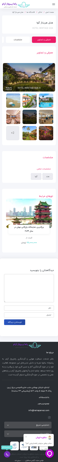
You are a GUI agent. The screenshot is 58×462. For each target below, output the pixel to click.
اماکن (40, 12)
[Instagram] (48, 417)
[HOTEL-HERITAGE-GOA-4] (30, 117)
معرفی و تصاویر (44, 39)
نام (50, 308)
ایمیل (48, 315)
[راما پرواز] (16, 4)
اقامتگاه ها (30, 12)
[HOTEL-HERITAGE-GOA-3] (46, 117)
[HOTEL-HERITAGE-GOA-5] (13, 117)
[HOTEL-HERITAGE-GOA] (46, 101)
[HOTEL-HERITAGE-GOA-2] (13, 101)
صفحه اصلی (49, 12)
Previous (51, 77)
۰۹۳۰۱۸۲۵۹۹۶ (43, 404)
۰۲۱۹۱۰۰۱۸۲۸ (44, 397)
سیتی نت (18, 460)
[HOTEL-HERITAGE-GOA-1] (30, 101)
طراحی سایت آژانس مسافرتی (34, 460)
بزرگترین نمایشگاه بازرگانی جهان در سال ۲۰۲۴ (29, 229)
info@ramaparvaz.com (39, 410)
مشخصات (18, 39)
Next (6, 77)
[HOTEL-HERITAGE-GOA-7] (30, 133)
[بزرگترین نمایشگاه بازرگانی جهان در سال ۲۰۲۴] (29, 213)
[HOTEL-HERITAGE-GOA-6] (46, 133)
